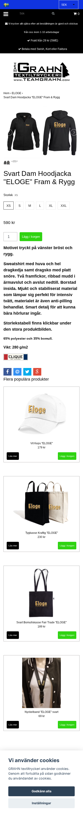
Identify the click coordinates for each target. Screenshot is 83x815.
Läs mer (13, 456)
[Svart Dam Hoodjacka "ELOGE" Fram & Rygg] (41, 132)
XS (8, 205)
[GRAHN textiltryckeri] (41, 71)
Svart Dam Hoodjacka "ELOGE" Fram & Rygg (32, 97)
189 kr (41, 626)
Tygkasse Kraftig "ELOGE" (41, 532)
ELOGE (18, 93)
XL (51, 205)
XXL (64, 205)
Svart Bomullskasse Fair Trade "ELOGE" (41, 622)
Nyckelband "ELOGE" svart (41, 712)
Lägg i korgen (67, 545)
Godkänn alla (41, 791)
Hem (7, 93)
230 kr (41, 537)
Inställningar (41, 803)
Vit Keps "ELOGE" (41, 443)
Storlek (10, 195)
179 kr (41, 447)
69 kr (42, 716)
